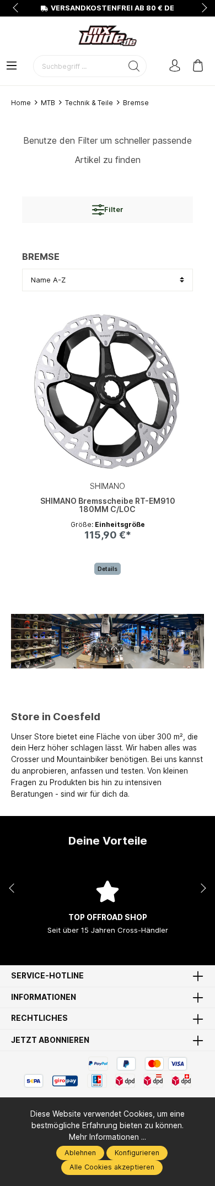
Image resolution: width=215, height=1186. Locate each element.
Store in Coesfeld (55, 716)
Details (107, 568)
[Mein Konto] (175, 66)
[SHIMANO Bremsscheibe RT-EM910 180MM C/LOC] (107, 391)
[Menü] (12, 66)
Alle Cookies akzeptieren (111, 1167)
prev (16, 8)
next (201, 8)
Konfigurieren (137, 1153)
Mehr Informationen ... (107, 1137)
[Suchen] (134, 66)
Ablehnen (80, 1153)
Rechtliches (39, 1018)
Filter (113, 209)
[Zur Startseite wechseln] (107, 36)
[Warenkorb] (198, 66)
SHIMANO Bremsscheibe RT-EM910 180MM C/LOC (107, 505)
